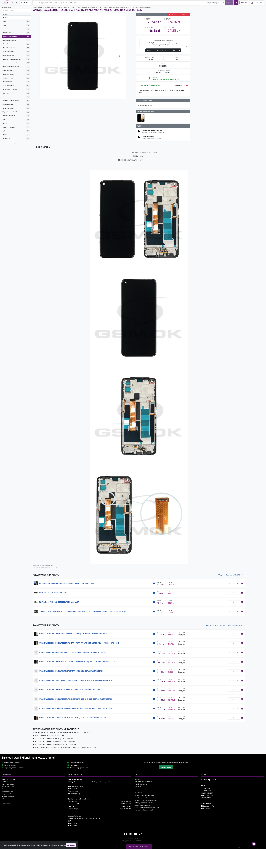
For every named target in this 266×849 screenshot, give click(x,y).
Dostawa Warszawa (7, 791)
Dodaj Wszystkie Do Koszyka (139, 846)
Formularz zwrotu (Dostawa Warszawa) (146, 800)
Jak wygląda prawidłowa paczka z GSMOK (147, 807)
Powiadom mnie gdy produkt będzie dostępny (163, 50)
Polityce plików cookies (58, 845)
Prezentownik (15, 29)
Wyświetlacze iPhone (15, 115)
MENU (25, 3)
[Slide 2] (84, 96)
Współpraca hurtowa (8, 786)
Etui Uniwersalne (15, 82)
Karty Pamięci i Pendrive (15, 89)
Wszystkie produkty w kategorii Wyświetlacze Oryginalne (224, 625)
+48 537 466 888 (125, 806)
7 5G (73, 7)
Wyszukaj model (6, 7)
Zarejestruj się (166, 767)
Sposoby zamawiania (141, 784)
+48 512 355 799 (125, 803)
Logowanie (258, 3)
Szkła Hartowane (15, 104)
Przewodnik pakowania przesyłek (144, 810)
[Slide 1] (81, 96)
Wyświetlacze (15, 32)
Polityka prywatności (8, 794)
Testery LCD (15, 138)
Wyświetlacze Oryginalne (15, 36)
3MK (15, 119)
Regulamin (5, 781)
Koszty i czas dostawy (8, 784)
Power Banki (15, 97)
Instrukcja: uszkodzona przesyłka (144, 803)
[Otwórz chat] (254, 844)
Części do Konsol (15, 70)
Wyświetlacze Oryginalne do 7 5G (86, 7)
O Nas (3, 798)
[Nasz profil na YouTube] (135, 834)
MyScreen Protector (15, 131)
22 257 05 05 (74, 791)
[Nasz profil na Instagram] (130, 834)
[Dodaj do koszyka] (242, 583)
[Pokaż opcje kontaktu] (14, 2)
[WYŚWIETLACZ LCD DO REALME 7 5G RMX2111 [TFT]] (141, 118)
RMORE (15, 134)
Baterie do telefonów (15, 51)
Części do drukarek (15, 74)
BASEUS (15, 123)
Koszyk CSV (138, 786)
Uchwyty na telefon (15, 108)
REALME (66, 7)
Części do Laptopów (15, 55)
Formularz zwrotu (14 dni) (142, 798)
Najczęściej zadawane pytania (143, 781)
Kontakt (4, 806)
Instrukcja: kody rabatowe (142, 805)
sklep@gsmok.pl (75, 794)
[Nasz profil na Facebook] (125, 834)
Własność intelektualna (8, 796)
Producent (5, 14)
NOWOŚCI (15, 21)
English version (6, 803)
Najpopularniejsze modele (9, 779)
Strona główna (37, 7)
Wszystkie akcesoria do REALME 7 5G (230, 575)
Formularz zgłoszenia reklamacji (144, 795)
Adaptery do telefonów (15, 40)
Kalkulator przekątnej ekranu (143, 789)
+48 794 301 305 (125, 808)
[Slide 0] (77, 96)
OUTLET (15, 25)
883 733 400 (73, 826)
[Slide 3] (88, 96)
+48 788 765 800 (125, 801)
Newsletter (5, 789)
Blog (3, 801)
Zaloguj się (181, 634)
